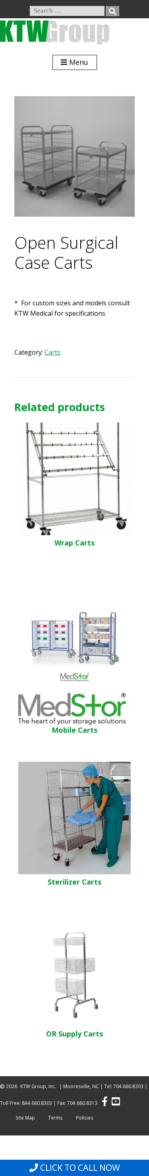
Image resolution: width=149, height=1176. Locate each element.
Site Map (25, 1118)
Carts (52, 352)
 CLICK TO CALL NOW (74, 1167)
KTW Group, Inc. (38, 1086)
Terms (55, 1118)
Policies (84, 1118)
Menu (77, 62)
